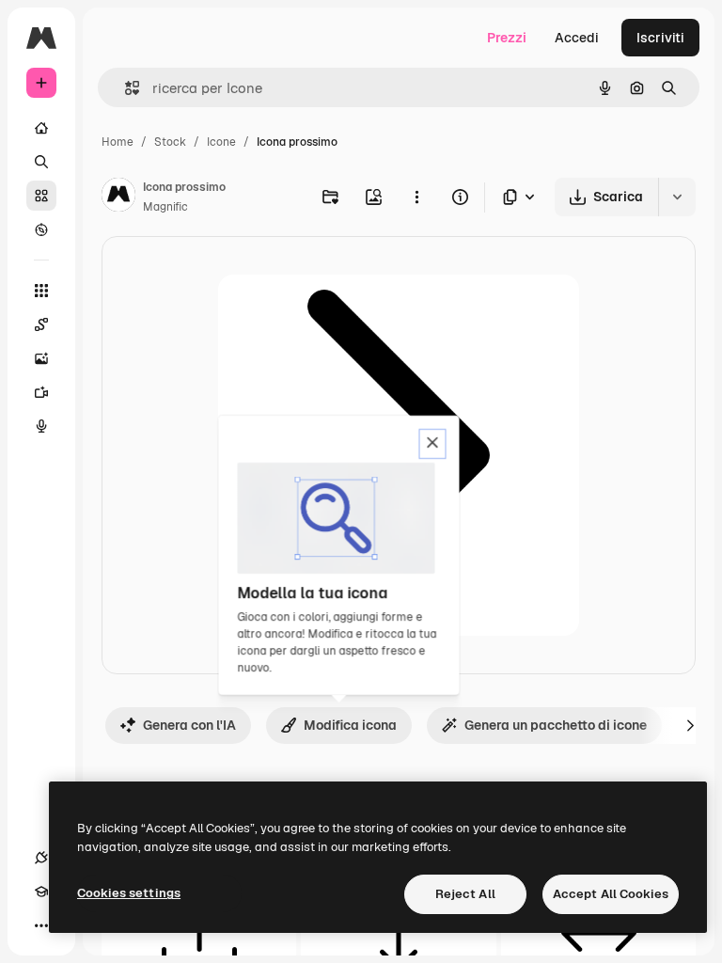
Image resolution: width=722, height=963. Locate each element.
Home (117, 142)
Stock (170, 142)
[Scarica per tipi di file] (520, 197)
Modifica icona (350, 725)
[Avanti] (690, 725)
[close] (433, 443)
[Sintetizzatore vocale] (41, 426)
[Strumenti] (41, 291)
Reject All (465, 894)
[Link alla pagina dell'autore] (118, 197)
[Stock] (41, 196)
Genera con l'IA (189, 725)
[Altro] (41, 925)
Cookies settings (128, 893)
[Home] (41, 128)
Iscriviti (660, 37)
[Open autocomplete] (124, 88)
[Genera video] (41, 392)
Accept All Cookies (610, 894)
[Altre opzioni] (416, 196)
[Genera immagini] (41, 358)
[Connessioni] (41, 858)
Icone (221, 142)
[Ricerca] (41, 162)
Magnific (165, 206)
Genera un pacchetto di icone (555, 725)
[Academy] (41, 891)
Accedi (577, 37)
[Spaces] (41, 324)
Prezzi (506, 37)
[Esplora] (41, 229)
